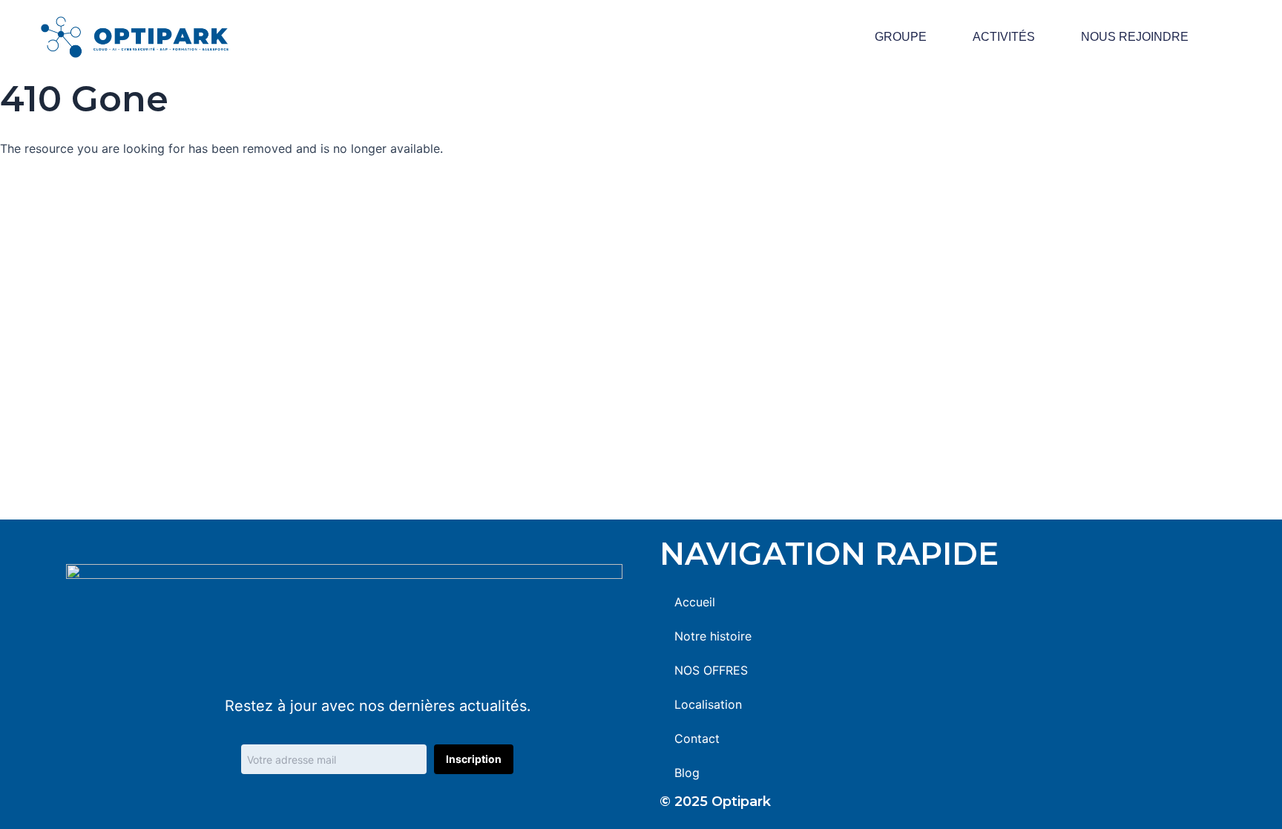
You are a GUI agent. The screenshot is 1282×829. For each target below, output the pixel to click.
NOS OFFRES (711, 670)
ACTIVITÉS (1004, 36)
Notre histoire (713, 636)
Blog (687, 772)
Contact (697, 738)
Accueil (694, 601)
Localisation (708, 704)
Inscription (474, 759)
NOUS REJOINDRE (1135, 36)
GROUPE (901, 36)
